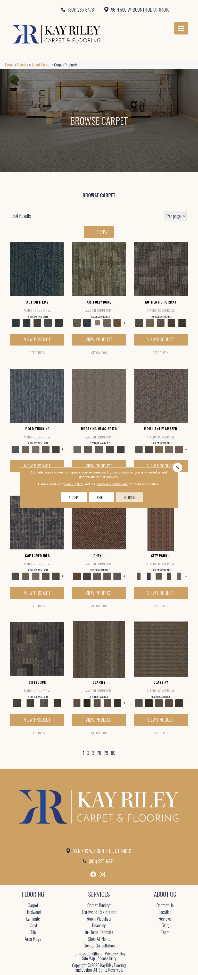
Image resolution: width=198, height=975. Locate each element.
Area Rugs (33, 939)
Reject (101, 497)
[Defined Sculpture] (149, 322)
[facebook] (93, 874)
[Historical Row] (57, 702)
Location (165, 912)
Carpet (33, 906)
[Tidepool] (37, 268)
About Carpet (41, 64)
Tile (33, 932)
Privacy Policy (115, 953)
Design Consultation (99, 946)
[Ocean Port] (26, 322)
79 (106, 753)
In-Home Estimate (99, 932)
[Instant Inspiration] (179, 449)
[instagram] (102, 874)
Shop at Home (99, 939)
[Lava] (35, 449)
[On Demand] (109, 449)
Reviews (165, 919)
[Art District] (97, 575)
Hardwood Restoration (99, 912)
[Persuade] (107, 702)
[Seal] (55, 449)
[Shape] (37, 395)
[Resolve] (99, 648)
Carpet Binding (99, 906)
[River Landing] (87, 575)
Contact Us (165, 906)
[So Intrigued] (161, 395)
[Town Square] (117, 575)
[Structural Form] (182, 322)
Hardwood (33, 912)
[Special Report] (88, 449)
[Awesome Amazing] (107, 322)
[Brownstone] (37, 322)
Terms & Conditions (87, 953)
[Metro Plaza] (107, 575)
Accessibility (106, 958)
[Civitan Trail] (30, 702)
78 (99, 753)
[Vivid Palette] (117, 322)
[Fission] (45, 449)
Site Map (88, 958)
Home (9, 64)
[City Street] (58, 322)
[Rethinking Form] (171, 322)
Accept (74, 497)
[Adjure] (117, 702)
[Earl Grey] (48, 322)
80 (113, 753)
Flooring (22, 64)
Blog (165, 926)
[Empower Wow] (169, 449)
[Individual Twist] (160, 322)
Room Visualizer (99, 919)
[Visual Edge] (161, 268)
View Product (37, 339)
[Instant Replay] (99, 449)
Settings (129, 497)
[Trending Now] (99, 395)
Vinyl (33, 926)
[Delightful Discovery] (99, 268)
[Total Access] (120, 449)
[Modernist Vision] (97, 322)
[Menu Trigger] (181, 28)
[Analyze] (87, 702)
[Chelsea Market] (99, 521)
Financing (99, 926)
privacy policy (73, 484)
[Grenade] (25, 449)
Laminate (33, 919)
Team (165, 932)
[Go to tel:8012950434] (49, 9)
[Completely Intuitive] (159, 449)
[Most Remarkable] (87, 322)
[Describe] (97, 702)
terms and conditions (112, 484)
